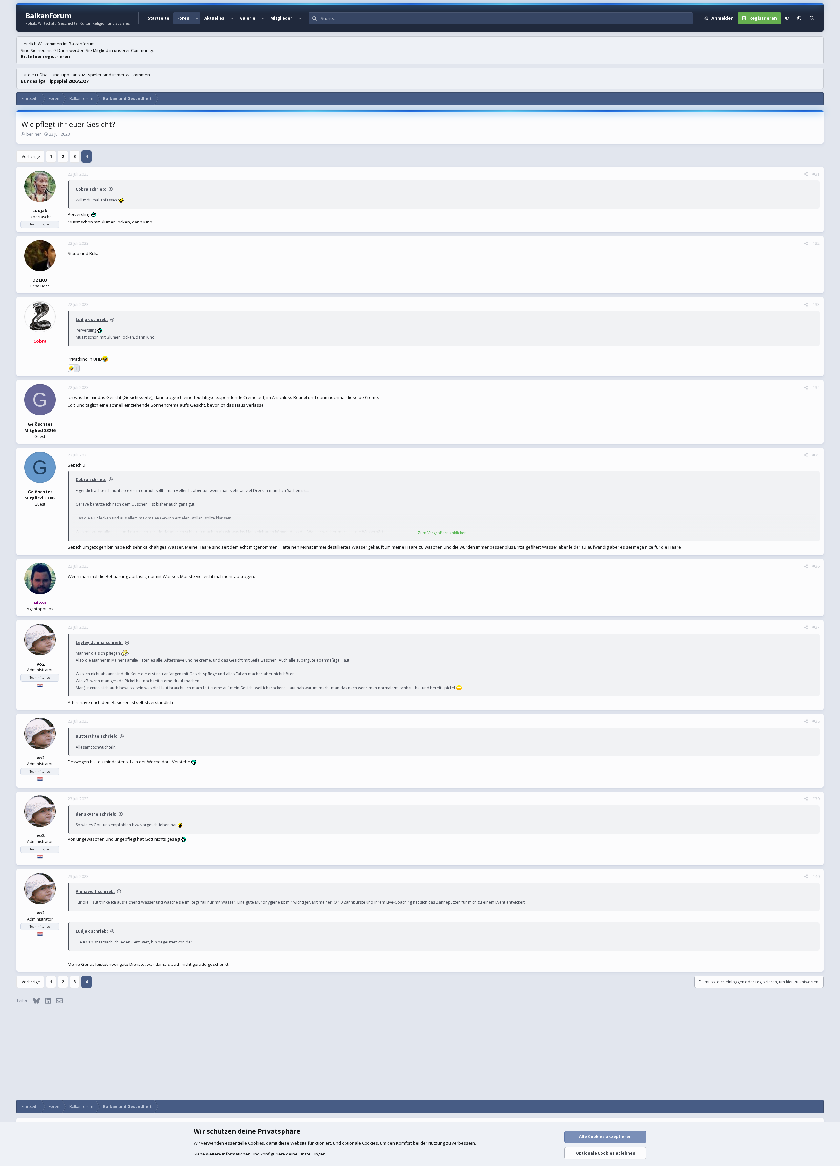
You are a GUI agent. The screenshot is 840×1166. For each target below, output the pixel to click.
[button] (196, 18)
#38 (816, 721)
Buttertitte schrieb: (96, 736)
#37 (816, 627)
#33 (816, 304)
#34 (816, 387)
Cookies (256, 1143)
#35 (816, 455)
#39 (816, 799)
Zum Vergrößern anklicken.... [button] (444, 533)
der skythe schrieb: (96, 814)
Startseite (158, 18)
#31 (816, 174)
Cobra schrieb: (91, 189)
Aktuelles (214, 18)
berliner (33, 134)
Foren (183, 18)
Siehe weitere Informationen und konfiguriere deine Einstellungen (260, 1154)
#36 (816, 566)
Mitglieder (281, 18)
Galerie (247, 18)
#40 (816, 876)
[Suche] (812, 18)
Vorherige (31, 156)
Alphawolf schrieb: (95, 891)
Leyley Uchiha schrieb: (99, 642)
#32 (816, 243)
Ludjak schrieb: (92, 319)
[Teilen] (806, 174)
